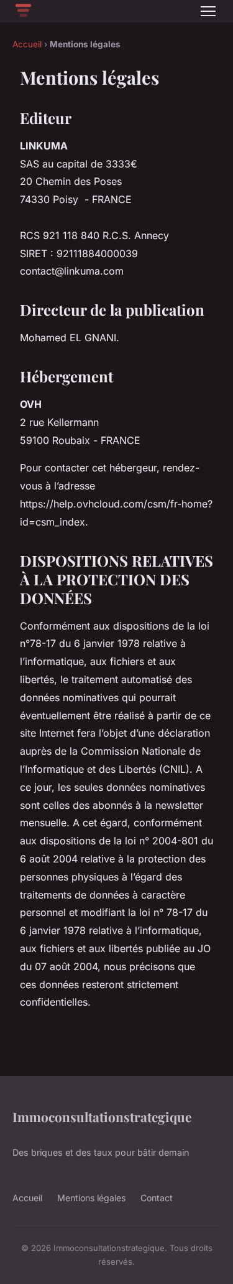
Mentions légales (91, 1197)
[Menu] (208, 11)
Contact (156, 1197)
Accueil (27, 44)
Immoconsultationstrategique (101, 1116)
